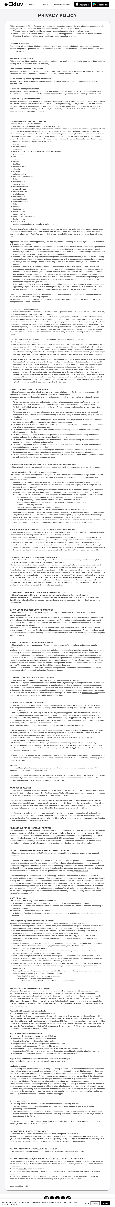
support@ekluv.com (18, 51)
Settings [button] (86, 1203)
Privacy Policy (13, 1204)
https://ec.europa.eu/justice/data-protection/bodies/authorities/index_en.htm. (40, 735)
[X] (57, 1198)
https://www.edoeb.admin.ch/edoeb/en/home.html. (30, 740)
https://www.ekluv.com (37, 31)
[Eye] (82, 4)
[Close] (112, 1203)
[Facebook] (52, 1198)
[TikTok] (68, 1198)
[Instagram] (46, 1198)
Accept (105, 1203)
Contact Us (23, 1169)
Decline (95, 1203)
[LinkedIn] (63, 1198)
